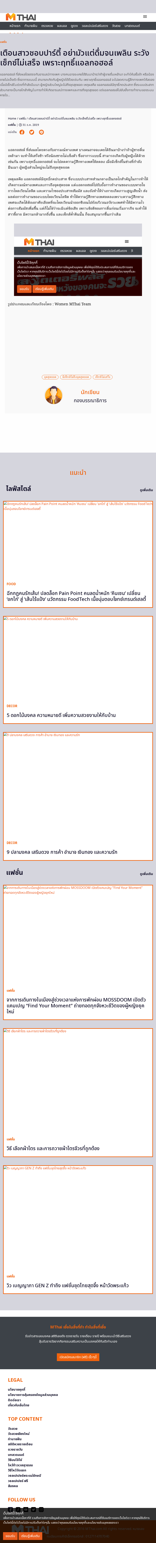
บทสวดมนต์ (132, 25)
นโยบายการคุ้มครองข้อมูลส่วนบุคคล (33, 1394)
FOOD (11, 584)
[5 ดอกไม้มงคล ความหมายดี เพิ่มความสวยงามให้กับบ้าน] (78, 659)
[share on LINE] (41, 132)
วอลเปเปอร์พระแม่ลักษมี (24, 1475)
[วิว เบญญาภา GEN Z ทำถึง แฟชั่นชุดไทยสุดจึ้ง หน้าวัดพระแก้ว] (78, 1218)
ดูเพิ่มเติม (146, 490)
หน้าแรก (15, 25)
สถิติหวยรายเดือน (20, 1444)
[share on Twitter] (32, 132)
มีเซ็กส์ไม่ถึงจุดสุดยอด (75, 377)
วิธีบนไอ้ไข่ (15, 1460)
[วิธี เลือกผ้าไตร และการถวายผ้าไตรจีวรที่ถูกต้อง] (78, 1081)
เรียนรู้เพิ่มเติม (30, 1536)
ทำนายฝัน (30, 25)
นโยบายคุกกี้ (16, 1389)
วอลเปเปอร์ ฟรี (18, 1481)
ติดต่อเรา (14, 1400)
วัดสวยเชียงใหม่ (18, 1433)
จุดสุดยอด (50, 377)
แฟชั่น (3, 42)
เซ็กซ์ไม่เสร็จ (102, 377)
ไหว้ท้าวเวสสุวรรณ (20, 1465)
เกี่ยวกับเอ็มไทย (18, 1405)
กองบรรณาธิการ (90, 400)
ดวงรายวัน (15, 1449)
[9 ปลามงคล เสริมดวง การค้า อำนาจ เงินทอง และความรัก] (78, 785)
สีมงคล (13, 1486)
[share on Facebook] (22, 132)
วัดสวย (116, 25)
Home (12, 118)
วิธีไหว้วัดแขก (17, 1470)
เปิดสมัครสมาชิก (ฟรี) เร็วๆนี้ (78, 1357)
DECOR (12, 706)
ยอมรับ (10, 1536)
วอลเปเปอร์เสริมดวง (95, 25)
